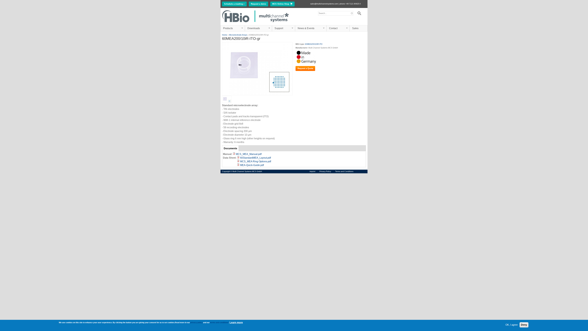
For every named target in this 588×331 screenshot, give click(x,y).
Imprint (312, 171)
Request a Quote (305, 68)
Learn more (236, 322)
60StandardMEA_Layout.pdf (255, 157)
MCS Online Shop (283, 4)
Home (224, 35)
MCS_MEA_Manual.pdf (249, 154)
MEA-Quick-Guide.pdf (252, 165)
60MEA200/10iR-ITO (313, 44)
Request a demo (258, 4)
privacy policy (196, 322)
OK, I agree (511, 324)
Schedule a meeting (235, 4)
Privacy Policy (325, 171)
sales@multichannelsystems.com (324, 4)
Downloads (252, 28)
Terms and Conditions (344, 171)
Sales (355, 28)
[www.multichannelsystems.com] (255, 23)
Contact (331, 28)
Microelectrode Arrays (238, 35)
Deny (524, 324)
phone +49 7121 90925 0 (350, 4)
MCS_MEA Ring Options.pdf (255, 161)
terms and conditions (219, 322)
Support (277, 28)
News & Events (304, 28)
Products (227, 28)
